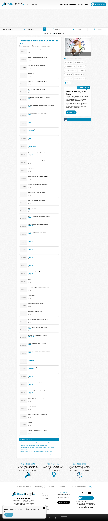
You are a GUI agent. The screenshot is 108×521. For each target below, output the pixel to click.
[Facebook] (86, 493)
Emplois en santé (46, 503)
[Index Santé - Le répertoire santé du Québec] (13, 4)
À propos (44, 493)
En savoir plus (71, 112)
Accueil (51, 33)
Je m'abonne (64, 502)
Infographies (99, 29)
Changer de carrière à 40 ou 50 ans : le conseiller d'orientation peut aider (38, 454)
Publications (72, 4)
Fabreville (82, 66)
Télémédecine (38, 486)
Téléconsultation (73, 120)
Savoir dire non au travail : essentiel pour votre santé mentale (35, 442)
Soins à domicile (51, 486)
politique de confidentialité (24, 511)
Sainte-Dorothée (71, 66)
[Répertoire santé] (90, 486)
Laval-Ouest (79, 74)
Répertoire (57, 29)
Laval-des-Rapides (71, 70)
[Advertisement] (54, 18)
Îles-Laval (69, 78)
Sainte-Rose (80, 62)
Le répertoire (64, 4)
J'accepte (8, 515)
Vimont (82, 70)
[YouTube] (89, 493)
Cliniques (62, 486)
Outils (78, 4)
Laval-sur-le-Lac (80, 78)
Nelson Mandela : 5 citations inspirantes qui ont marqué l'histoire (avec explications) (37, 448)
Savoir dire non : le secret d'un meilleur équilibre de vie (34, 445)
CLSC (72, 486)
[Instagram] (83, 493)
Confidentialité (64, 516)
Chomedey (69, 62)
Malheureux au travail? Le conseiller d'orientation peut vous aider (36, 451)
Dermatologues (82, 486)
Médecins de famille (24, 486)
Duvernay (69, 74)
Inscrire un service (100, 4)
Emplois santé (85, 4)
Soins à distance (78, 29)
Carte (68, 83)
